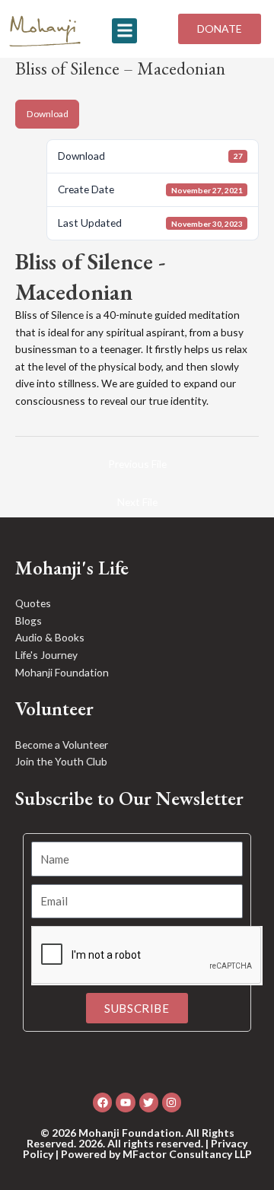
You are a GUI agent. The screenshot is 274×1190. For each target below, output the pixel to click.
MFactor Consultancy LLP (187, 1153)
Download (47, 113)
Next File (137, 501)
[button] (124, 30)
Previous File (137, 463)
